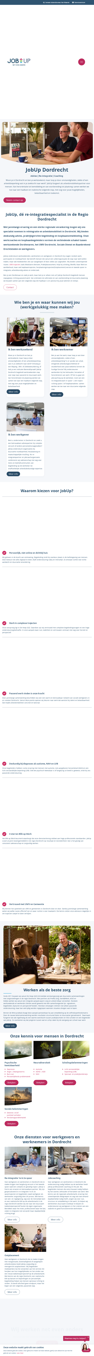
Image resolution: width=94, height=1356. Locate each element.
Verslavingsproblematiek (16, 1117)
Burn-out (10, 1074)
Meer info (13, 391)
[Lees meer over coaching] (25, 417)
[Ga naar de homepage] (19, 62)
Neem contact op (14, 200)
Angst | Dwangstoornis (16, 1072)
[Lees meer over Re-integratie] (25, 332)
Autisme (39, 1069)
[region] (65, 1343)
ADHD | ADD (40, 1072)
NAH (37, 1074)
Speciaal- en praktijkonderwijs (76, 1074)
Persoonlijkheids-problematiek (18, 1076)
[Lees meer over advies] (68, 332)
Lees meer (20, 1353)
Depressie (11, 1069)
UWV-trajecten (14, 264)
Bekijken (11, 1082)
